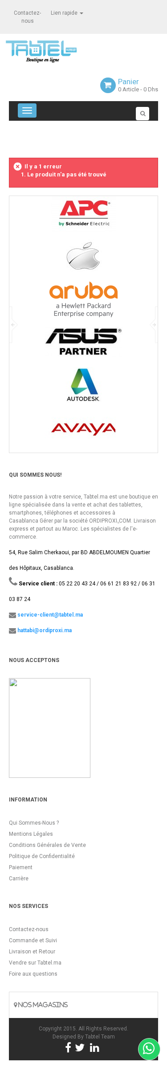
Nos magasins (42, 1005)
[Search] (142, 113)
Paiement (21, 867)
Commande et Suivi (33, 940)
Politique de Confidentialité (42, 856)
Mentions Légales (31, 834)
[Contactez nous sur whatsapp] (149, 1049)
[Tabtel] (53, 50)
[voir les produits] (83, 217)
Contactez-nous (29, 929)
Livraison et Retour (32, 951)
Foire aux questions (33, 974)
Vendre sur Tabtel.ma (35, 963)
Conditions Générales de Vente (47, 845)
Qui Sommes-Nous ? (34, 823)
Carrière (19, 878)
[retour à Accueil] (12, 141)
